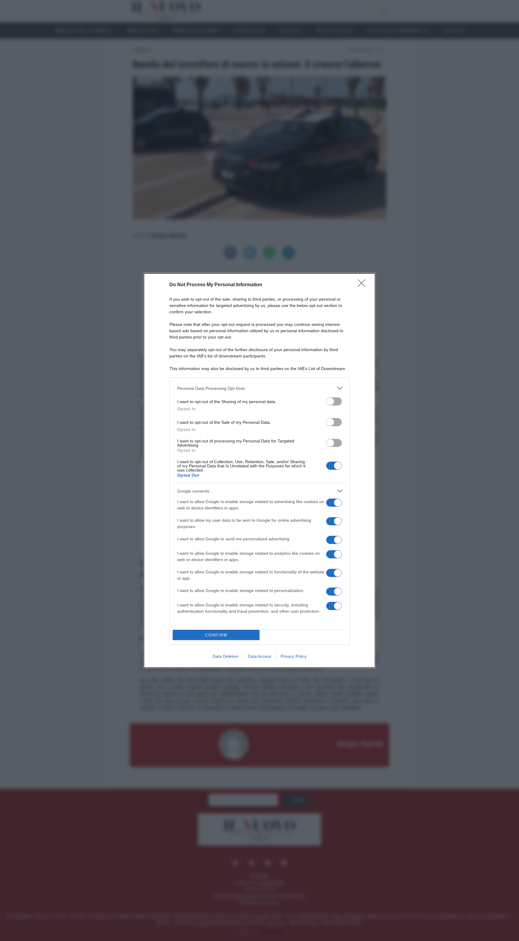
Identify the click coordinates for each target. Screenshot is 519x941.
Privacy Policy (294, 656)
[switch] (334, 401)
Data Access (259, 656)
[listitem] (259, 388)
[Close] (363, 285)
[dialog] (259, 470)
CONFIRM (216, 635)
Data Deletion (225, 656)
